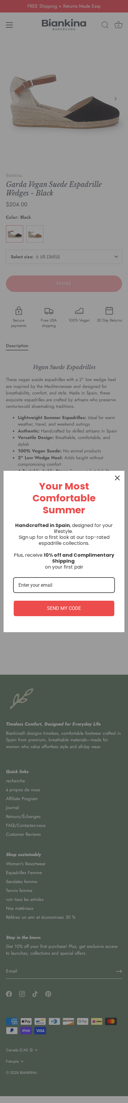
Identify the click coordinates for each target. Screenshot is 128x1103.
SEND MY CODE (64, 608)
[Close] (117, 478)
